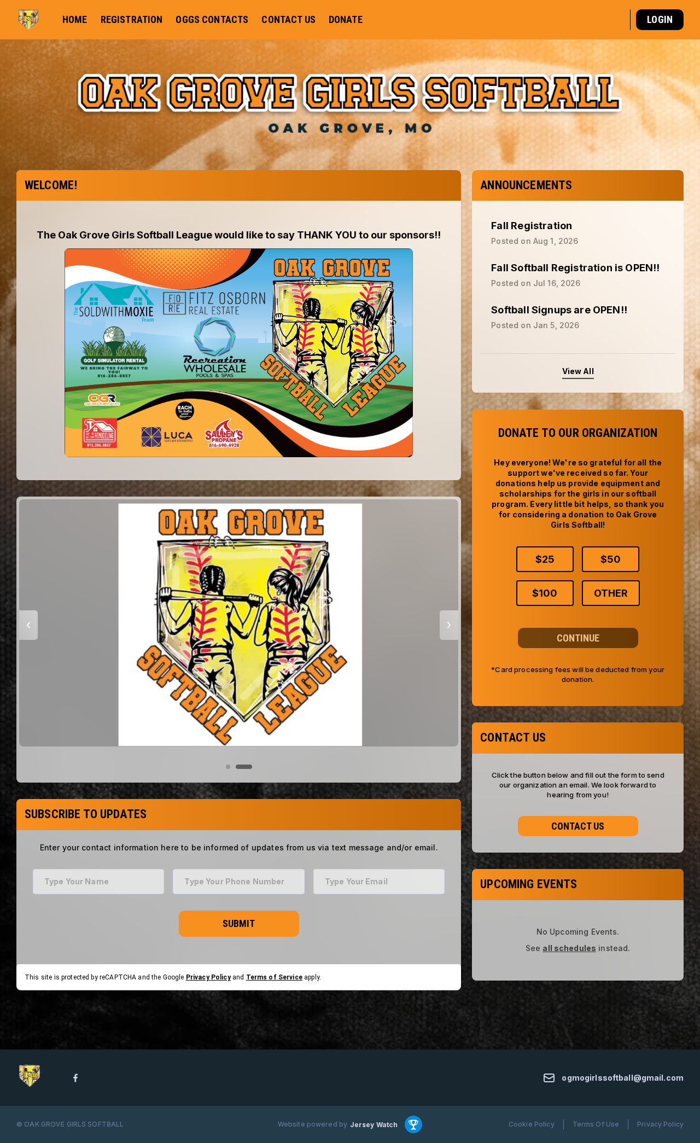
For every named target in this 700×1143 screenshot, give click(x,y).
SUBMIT (239, 923)
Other (611, 592)
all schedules (569, 948)
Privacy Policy (208, 977)
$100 (544, 592)
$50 (610, 558)
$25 (545, 558)
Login (660, 19)
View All (578, 371)
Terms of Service (274, 977)
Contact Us (577, 825)
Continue (578, 637)
